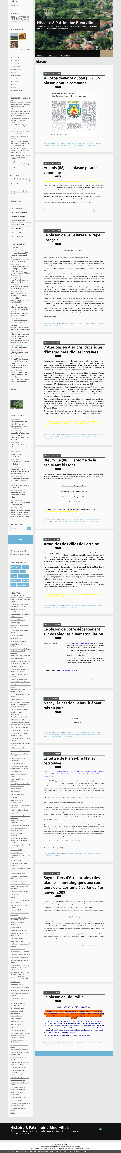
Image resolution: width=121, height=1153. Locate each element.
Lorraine (25, 580)
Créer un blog (57, 1144)
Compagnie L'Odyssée (17, 620)
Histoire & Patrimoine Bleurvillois (66, 23)
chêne (92, 1042)
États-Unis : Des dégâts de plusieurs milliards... (20, 126)
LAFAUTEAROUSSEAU (18, 152)
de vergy (70, 211)
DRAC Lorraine (15, 982)
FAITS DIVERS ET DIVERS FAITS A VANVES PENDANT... (20, 142)
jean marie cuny (23, 576)
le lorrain (13, 307)
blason (68, 145)
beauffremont (78, 211)
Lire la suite (26, 21)
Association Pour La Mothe (19, 730)
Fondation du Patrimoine (18, 641)
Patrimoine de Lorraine (17, 748)
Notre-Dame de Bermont (18, 717)
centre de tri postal (93, 734)
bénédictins (47, 1044)
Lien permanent (50, 143)
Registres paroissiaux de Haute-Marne (18, 1041)
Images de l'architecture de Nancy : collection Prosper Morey (19, 840)
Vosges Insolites (15, 927)
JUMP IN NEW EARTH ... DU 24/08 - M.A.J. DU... (20, 156)
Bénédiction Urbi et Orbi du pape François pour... (19, 323)
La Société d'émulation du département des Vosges (19, 1079)
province (56, 681)
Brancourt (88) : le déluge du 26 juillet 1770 (19, 361)
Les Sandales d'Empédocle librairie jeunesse (20, 114)
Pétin (12, 348)
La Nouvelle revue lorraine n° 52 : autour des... (19, 480)
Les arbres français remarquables (16, 713)
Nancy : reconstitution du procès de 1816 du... (20, 375)
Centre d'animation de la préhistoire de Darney (19, 877)
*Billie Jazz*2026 (16, 136)
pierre (80, 853)
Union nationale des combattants (16, 1093)
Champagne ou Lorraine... (18, 881)
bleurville (61, 522)
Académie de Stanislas (17, 763)
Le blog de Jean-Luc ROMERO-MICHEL (19, 166)
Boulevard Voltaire (16, 938)
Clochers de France (16, 635)
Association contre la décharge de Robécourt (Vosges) (20, 670)
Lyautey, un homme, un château (20, 954)
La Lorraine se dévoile (17, 720)
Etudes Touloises (15, 789)
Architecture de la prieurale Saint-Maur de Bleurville (19, 605)
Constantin (14, 321)
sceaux (97, 436)
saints (96, 1042)
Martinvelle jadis (15, 910)
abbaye (101, 1042)
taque (66, 522)
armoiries (67, 436)
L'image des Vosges (18, 469)
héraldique (73, 436)
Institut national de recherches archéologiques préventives (20, 662)
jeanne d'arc (15, 571)
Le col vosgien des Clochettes (20, 282)
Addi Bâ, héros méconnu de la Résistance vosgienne (19, 1063)
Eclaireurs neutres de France (19, 990)
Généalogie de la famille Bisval (20, 614)
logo (45, 975)
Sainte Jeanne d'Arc (16, 941)
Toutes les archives (16, 90)
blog (89, 1148)
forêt (53, 1044)
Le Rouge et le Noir (16, 1024)
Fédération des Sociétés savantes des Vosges (19, 734)
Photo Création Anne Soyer (19, 727)
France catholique (16, 1016)
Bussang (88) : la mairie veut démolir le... (19, 255)
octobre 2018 (14, 72)
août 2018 (13, 78)
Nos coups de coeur (17, 224)
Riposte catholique (16, 853)
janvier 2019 (14, 64)
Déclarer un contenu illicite (36, 1148)
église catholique (22, 585)
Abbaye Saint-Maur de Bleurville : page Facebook (20, 973)
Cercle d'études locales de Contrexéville (18, 759)
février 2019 (14, 61)
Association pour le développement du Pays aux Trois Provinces (20, 651)
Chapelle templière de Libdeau (20, 751)
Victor (12, 372)
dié (83, 853)
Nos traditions (16, 228)
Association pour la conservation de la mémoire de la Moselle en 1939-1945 (20, 967)
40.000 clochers (15, 638)
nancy (13, 585)
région (51, 681)
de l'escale (74, 145)
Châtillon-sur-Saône (16, 1075)
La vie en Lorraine (17, 209)
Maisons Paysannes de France (20, 655)
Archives (53, 55)
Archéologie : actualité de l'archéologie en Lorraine (20, 785)
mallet (87, 853)
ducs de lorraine (52, 438)
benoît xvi (50, 325)
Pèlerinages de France (17, 873)
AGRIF (12, 1027)
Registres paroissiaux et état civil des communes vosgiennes (20, 723)
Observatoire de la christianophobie (16, 801)
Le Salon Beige (15, 623)
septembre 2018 (15, 75)
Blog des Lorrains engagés (18, 679)
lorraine (55, 436)
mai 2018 (13, 87)
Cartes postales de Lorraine (19, 891)
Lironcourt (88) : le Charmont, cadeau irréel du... (19, 336)
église (23, 571)
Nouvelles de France (17, 1008)
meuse (49, 145)
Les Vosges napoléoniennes (19, 1049)
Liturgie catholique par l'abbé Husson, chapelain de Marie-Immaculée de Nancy (19, 704)
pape (94, 323)
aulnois (60, 211)
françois (98, 323)
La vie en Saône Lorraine (19, 212)
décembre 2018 (15, 67)
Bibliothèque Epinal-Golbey (19, 810)
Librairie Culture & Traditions (19, 952)
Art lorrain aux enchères (18, 1067)
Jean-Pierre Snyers (17, 266)
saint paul (86, 211)
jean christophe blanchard (86, 436)
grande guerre (15, 567)
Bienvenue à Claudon (17, 666)
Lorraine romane (15, 860)
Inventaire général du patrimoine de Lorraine (19, 829)
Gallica (12, 1113)
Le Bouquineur (17, 134)
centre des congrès (55, 736)
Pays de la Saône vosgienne (19, 813)
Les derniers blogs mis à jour (47, 1146)
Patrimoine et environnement (19, 825)
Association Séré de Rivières (19, 987)
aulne (91, 211)
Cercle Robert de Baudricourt (20, 957)
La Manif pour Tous (16, 1021)
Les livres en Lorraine (18, 216)
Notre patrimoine (17, 236)
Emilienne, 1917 (17, 445)
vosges (55, 211)
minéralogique (90, 973)
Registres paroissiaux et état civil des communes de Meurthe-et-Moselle (19, 1035)
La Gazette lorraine (16, 658)
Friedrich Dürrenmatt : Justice (20, 132)
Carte (13, 389)
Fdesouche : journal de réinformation (17, 1004)
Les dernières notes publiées (60, 1146)
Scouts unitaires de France (18, 1097)
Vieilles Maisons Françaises (19, 709)
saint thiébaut (77, 734)
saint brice (81, 145)
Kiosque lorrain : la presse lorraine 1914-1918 (20, 1053)
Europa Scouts (15, 791)
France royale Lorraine (17, 949)
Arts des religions (16, 1100)
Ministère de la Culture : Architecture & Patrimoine (20, 846)
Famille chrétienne (16, 1018)
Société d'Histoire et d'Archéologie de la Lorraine (20, 901)
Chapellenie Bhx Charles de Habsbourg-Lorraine (19, 919)
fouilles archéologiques (59, 734)
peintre (98, 853)
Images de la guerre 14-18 (18, 930)
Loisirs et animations (18, 220)
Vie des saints (14, 894)
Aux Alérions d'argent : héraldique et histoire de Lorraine (19, 767)
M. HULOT (14, 359)
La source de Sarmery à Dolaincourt (17, 834)
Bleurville (25, 567)
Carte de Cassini (15, 771)
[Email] (20, 539)
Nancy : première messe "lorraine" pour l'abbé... (19, 296)
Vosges (13, 576)
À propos (65, 55)
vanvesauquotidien (19, 145)
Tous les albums (25, 49)
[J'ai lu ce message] (119, 1151)
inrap (49, 734)
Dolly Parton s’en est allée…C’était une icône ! (19, 163)
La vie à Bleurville (17, 205)
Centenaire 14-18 (16, 850)
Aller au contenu (6, 2)
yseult (12, 293)
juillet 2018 (14, 81)
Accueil (40, 55)
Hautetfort (64, 1144)
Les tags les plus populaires (74, 1146)
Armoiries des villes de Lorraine (71, 544)
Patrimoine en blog (16, 617)
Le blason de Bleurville (64, 997)
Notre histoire (16, 232)
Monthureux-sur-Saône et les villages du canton (19, 690)
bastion (70, 734)
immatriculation (72, 681)
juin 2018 (13, 84)
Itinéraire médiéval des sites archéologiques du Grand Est (19, 978)
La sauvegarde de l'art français (20, 884)
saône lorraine (15, 580)
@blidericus (14, 5)
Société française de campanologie (16, 1012)
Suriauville (13, 797)
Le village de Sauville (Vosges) (20, 682)
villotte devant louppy (59, 145)
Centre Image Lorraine (17, 1030)
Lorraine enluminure (16, 984)
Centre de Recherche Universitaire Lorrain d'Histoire (20, 1104)
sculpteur (92, 853)
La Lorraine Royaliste (17, 794)
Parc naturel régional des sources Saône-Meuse (18, 1088)
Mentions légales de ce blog (49, 1148)
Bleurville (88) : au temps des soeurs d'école (17, 494)
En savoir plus (84, 1151)
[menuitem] (40, 53)
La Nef (12, 897)
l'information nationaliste (20, 128)
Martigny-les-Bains (16, 699)
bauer (12, 253)
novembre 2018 (15, 69)
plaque (82, 973)
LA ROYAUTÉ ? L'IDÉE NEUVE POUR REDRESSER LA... (20, 149)
